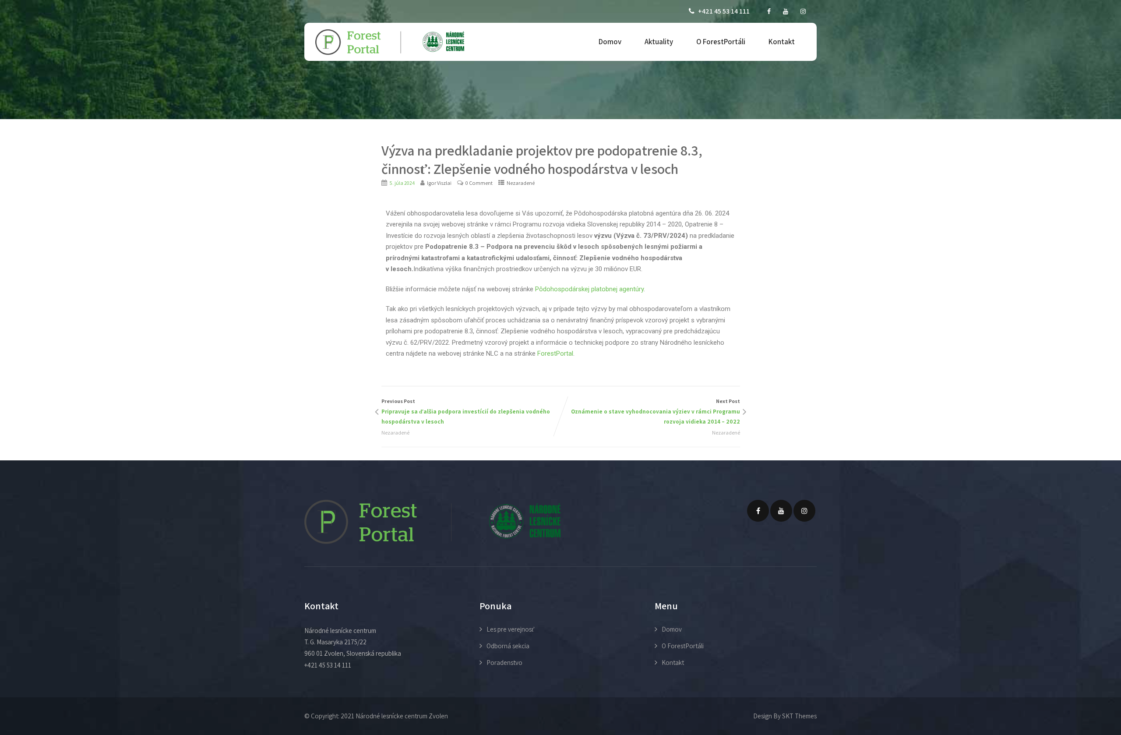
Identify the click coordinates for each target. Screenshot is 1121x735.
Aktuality (659, 41)
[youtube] (785, 11)
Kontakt (781, 41)
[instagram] (803, 11)
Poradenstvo (504, 662)
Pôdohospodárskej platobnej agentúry (589, 289)
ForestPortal (555, 353)
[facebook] (769, 11)
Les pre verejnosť (510, 629)
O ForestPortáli (720, 41)
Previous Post (465, 411)
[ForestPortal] (389, 42)
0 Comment (479, 183)
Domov (610, 41)
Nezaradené (521, 183)
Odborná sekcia (507, 646)
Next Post (655, 411)
